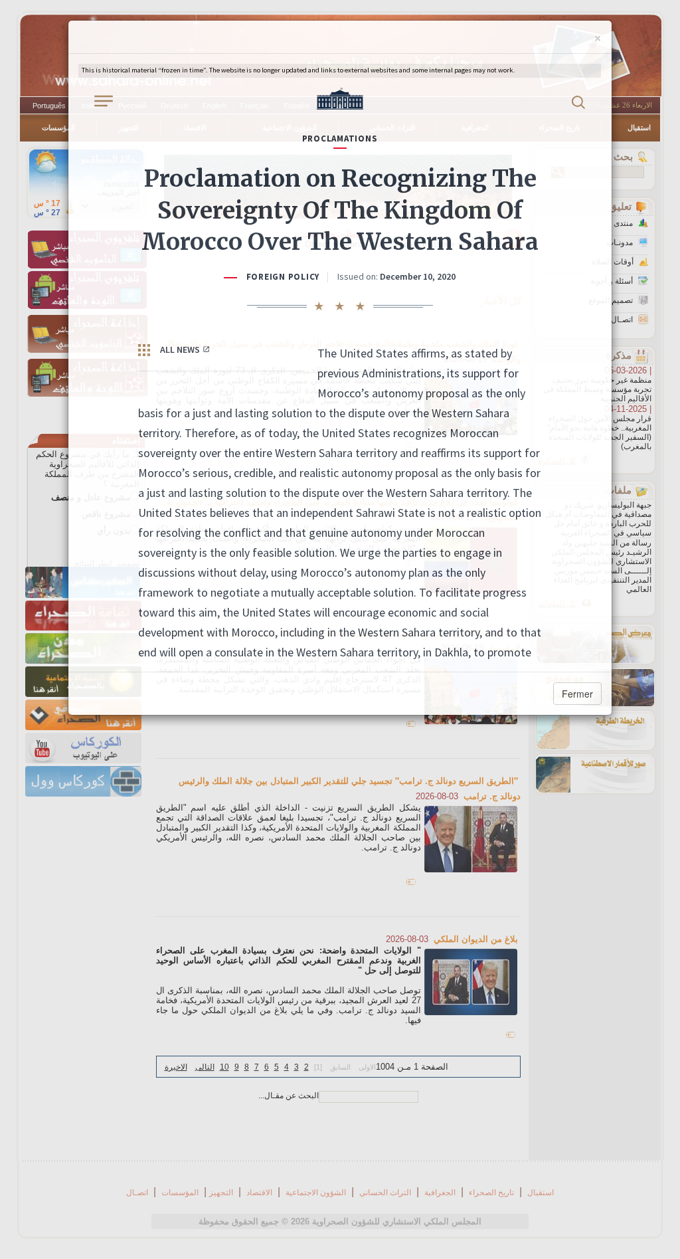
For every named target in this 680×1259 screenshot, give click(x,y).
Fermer (577, 693)
